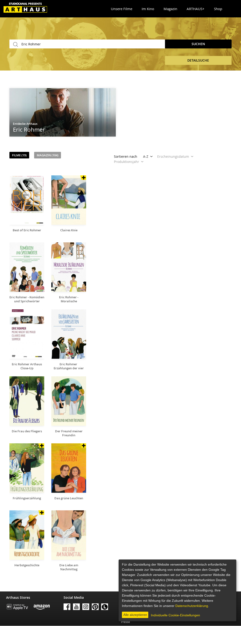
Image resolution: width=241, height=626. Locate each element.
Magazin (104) (47, 155)
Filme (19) (19, 155)
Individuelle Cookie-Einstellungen (175, 615)
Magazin (170, 8)
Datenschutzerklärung (191, 606)
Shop (218, 8)
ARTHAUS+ (196, 8)
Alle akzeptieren (135, 615)
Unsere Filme (121, 8)
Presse (125, 622)
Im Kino (148, 8)
